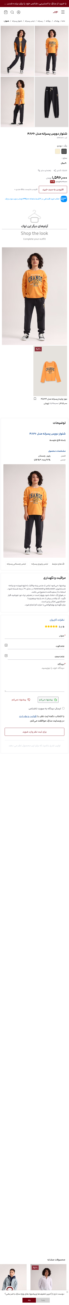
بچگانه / (47, 21)
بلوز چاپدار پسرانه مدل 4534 (54, 399)
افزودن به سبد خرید (53, 189)
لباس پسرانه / (28, 21)
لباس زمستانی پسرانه (16, 564)
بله (29, 1300)
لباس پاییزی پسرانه (39, 564)
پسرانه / (38, 21)
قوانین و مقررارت (28, 716)
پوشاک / (55, 21)
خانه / (62, 21)
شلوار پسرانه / (15, 21)
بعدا (43, 1300)
